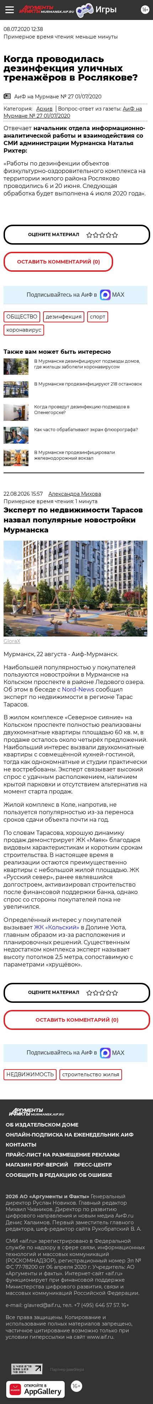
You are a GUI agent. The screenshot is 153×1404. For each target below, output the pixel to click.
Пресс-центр (93, 1165)
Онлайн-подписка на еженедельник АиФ (69, 1135)
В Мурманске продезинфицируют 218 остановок (88, 384)
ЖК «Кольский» (56, 927)
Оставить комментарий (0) (58, 262)
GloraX (12, 641)
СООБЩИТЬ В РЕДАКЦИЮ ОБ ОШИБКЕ (59, 1175)
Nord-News (78, 689)
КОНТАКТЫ (21, 1145)
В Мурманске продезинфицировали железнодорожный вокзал (74, 455)
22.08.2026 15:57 (23, 494)
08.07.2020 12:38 (23, 29)
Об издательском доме (42, 1125)
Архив (44, 109)
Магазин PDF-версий (37, 1165)
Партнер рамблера (67, 1369)
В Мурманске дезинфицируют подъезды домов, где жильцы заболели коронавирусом (87, 363)
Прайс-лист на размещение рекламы (63, 1155)
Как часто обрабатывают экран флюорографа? (86, 429)
